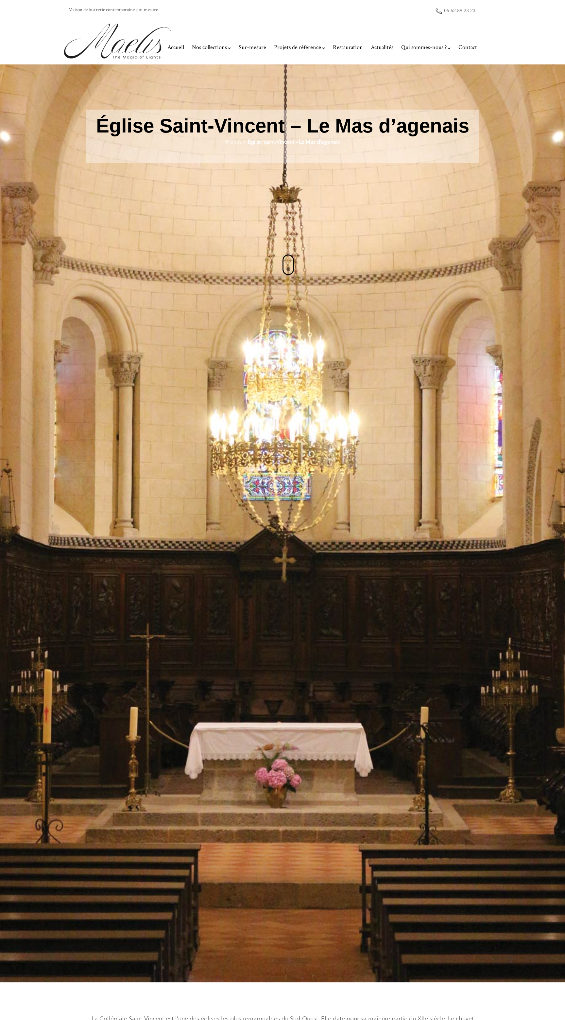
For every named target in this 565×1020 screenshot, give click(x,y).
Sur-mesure (252, 47)
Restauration (348, 47)
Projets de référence (297, 47)
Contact (467, 47)
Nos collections (209, 47)
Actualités (382, 47)
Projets (234, 142)
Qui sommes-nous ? (424, 47)
